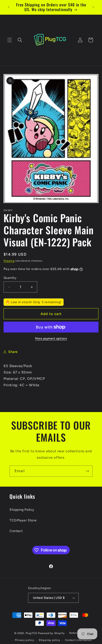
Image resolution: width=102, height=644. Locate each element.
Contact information (78, 640)
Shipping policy (49, 640)
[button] (9, 40)
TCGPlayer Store (23, 520)
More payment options (51, 338)
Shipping (9, 260)
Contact (16, 531)
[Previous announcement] (9, 7)
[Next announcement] (93, 7)
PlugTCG (31, 633)
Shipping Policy (21, 510)
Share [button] (13, 352)
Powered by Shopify (51, 633)
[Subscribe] (87, 471)
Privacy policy (24, 640)
